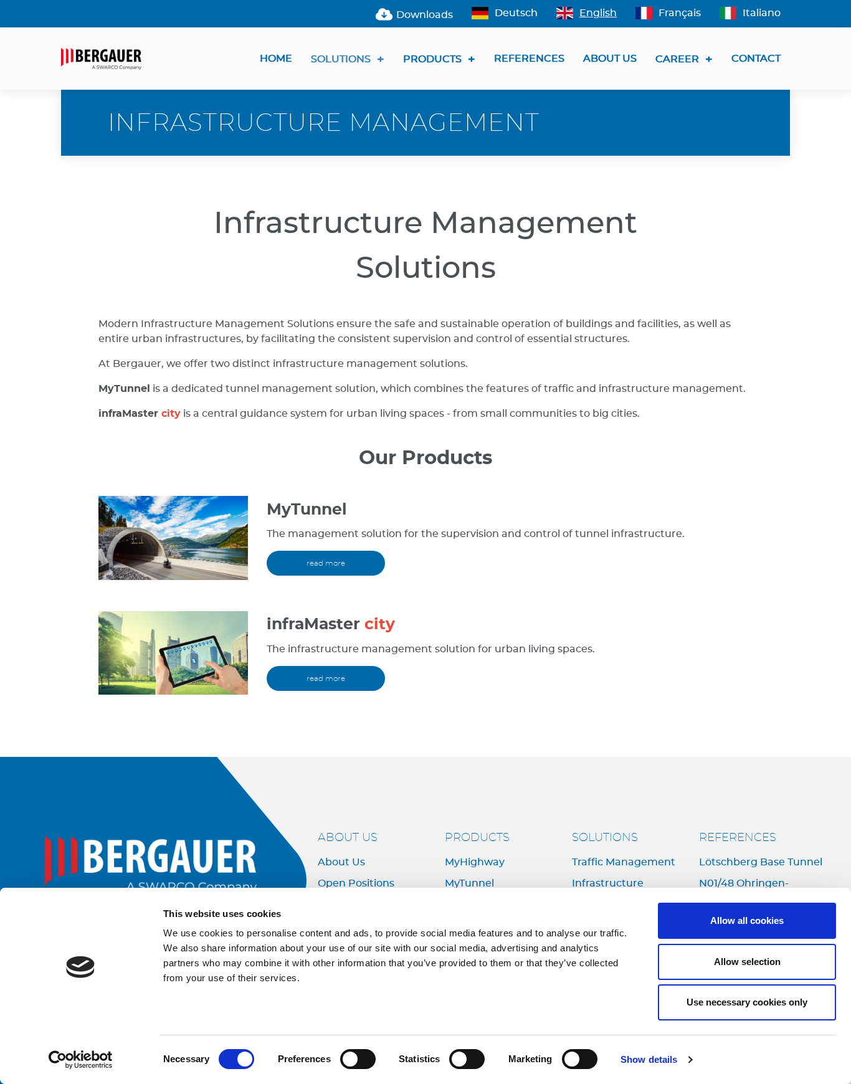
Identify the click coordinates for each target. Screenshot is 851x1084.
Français (679, 13)
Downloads (423, 15)
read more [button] (326, 563)
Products (432, 59)
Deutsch (516, 13)
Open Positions (356, 883)
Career (677, 59)
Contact (756, 59)
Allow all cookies (747, 920)
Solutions (341, 59)
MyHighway (475, 862)
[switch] (358, 1059)
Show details (648, 1059)
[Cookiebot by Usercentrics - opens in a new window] (80, 1059)
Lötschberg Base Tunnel (760, 862)
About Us (610, 59)
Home (276, 59)
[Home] (106, 58)
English (598, 13)
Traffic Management (623, 862)
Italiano (762, 13)
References (529, 59)
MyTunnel (469, 883)
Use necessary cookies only (747, 1002)
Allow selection (747, 961)
